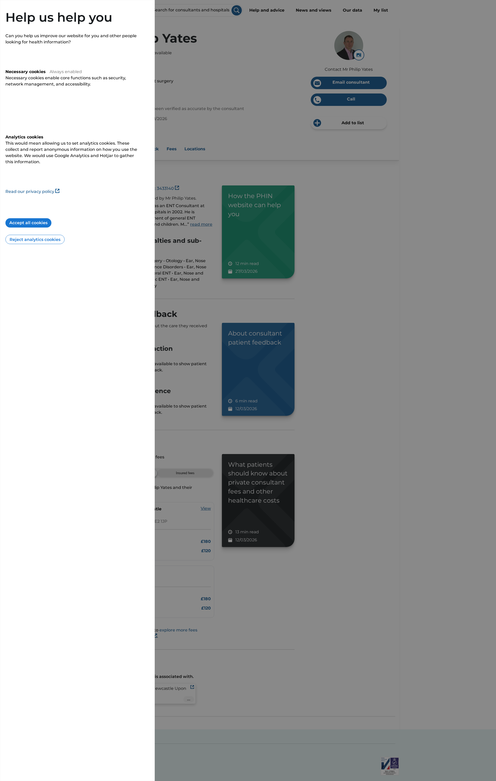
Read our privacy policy (29, 191)
